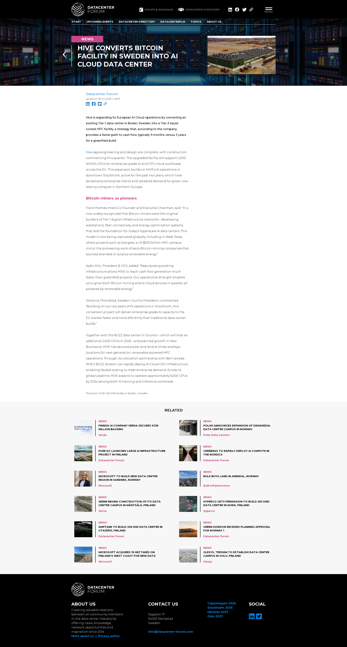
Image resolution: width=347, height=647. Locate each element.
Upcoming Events (100, 21)
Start (76, 21)
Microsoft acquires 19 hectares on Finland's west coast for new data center (127, 554)
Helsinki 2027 (217, 612)
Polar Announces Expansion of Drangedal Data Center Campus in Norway (237, 427)
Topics (196, 21)
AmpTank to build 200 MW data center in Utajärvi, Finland (130, 528)
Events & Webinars (159, 9)
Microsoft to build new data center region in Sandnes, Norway (128, 478)
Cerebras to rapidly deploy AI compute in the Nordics (236, 452)
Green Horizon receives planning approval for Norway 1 (236, 528)
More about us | (84, 636)
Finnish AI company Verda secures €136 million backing (128, 427)
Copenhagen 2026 (221, 603)
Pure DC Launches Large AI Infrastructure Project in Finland (131, 452)
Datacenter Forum (102, 94)
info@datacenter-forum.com (170, 631)
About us (214, 21)
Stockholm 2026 (220, 607)
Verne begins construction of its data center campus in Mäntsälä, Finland (129, 503)
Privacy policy (109, 636)
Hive (89, 152)
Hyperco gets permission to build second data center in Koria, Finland (236, 503)
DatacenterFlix (172, 21)
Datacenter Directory (137, 21)
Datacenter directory (202, 9)
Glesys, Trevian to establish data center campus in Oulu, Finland (236, 554)
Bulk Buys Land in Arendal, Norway (231, 476)
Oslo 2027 (215, 616)
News (102, 421)
